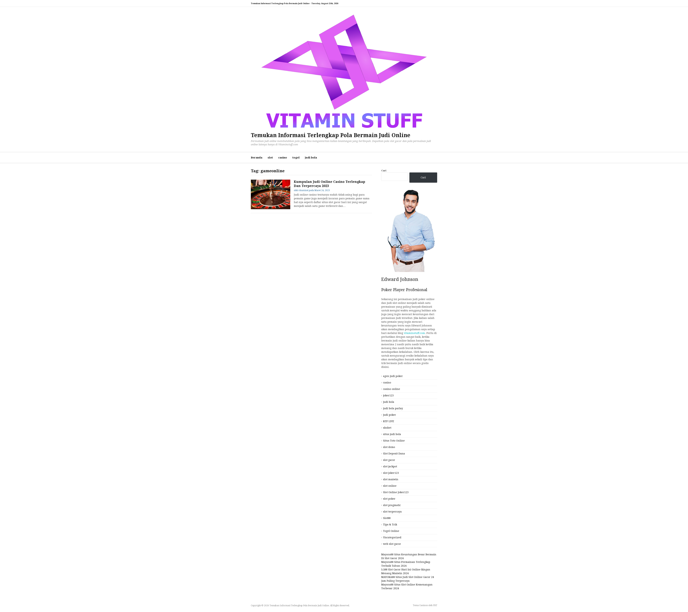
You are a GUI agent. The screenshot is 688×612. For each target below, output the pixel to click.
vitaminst (303, 190)
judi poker (389, 414)
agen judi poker (393, 376)
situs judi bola (392, 434)
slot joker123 (391, 472)
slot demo (389, 447)
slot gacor (389, 460)
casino (282, 157)
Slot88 (387, 518)
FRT (435, 605)
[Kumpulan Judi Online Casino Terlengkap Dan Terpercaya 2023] (270, 194)
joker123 (388, 395)
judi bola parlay (393, 408)
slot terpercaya (392, 511)
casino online (391, 389)
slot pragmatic (392, 505)
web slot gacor (392, 543)
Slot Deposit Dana (394, 453)
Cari (383, 170)
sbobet (387, 427)
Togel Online (391, 531)
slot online (389, 485)
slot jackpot (390, 466)
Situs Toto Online (394, 440)
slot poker (389, 498)
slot (270, 157)
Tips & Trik (390, 524)
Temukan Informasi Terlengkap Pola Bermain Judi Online (330, 135)
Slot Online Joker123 (395, 492)
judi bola (311, 157)
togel (296, 157)
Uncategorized (392, 537)
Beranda (256, 157)
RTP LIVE (388, 421)
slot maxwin (390, 479)
